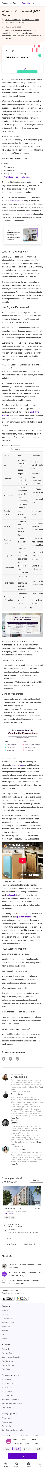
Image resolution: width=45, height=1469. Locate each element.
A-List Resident (7, 1395)
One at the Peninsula (12, 1208)
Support (5, 1330)
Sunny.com (6, 1326)
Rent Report (6, 1369)
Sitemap (5, 1338)
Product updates (8, 1322)
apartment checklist (24, 916)
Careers (5, 1314)
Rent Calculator (8, 1361)
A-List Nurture (7, 1391)
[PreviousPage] (19, 608)
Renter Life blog (8, 1365)
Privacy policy (7, 1418)
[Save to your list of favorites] (38, 1189)
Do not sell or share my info (12, 1430)
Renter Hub (6, 1349)
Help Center (6, 1407)
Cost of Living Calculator (11, 1357)
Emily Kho (15, 1122)
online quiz (11, 895)
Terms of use (7, 1422)
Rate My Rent (7, 1353)
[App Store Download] (8, 1298)
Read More (15, 1118)
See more (36, 1180)
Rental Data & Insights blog (12, 1403)
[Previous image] (5, 1195)
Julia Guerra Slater (17, 22)
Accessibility (6, 1426)
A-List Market (7, 1387)
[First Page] (14, 608)
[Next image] (39, 1195)
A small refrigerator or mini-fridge (17, 176)
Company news (8, 1318)
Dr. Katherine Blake (13, 19)
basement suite (26, 214)
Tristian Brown (28, 19)
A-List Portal (6, 1379)
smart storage (17, 765)
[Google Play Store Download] (22, 1298)
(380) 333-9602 (9, 1213)
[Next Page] (25, 608)
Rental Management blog (11, 1399)
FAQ (3, 1334)
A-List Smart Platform (10, 1383)
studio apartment (16, 200)
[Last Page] (31, 608)
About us (5, 1310)
